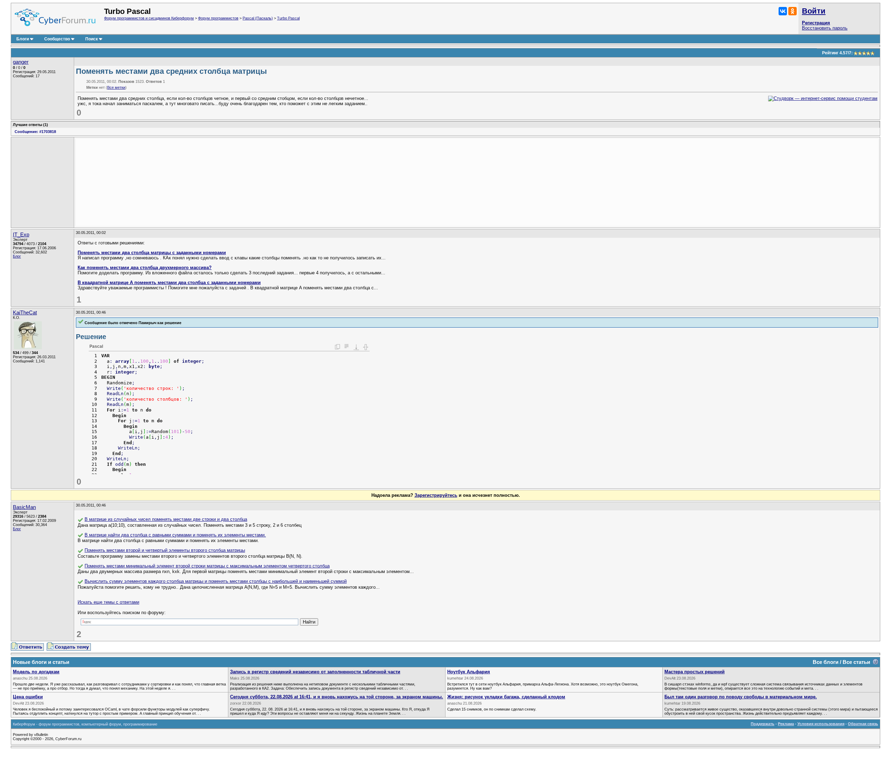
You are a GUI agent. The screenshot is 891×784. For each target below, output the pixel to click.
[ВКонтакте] (783, 11)
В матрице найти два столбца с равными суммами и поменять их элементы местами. (175, 535)
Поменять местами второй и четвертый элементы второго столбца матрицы (165, 550)
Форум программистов (218, 18)
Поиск (91, 39)
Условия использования (820, 724)
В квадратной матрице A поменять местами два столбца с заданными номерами (169, 282)
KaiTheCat (25, 312)
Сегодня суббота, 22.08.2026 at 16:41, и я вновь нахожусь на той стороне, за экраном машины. (336, 696)
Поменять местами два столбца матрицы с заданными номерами (152, 252)
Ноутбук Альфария (468, 671)
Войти (814, 11)
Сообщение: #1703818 (35, 132)
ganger (21, 62)
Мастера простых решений (694, 671)
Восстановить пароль (824, 28)
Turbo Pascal (288, 18)
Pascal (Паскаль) (258, 18)
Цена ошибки (28, 696)
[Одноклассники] (792, 11)
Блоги (22, 39)
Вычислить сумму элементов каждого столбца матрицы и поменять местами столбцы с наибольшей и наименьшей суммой (216, 581)
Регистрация (816, 22)
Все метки (116, 87)
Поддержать (762, 724)
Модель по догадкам (36, 671)
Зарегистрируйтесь (436, 495)
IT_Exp (21, 234)
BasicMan (24, 507)
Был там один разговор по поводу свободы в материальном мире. (740, 696)
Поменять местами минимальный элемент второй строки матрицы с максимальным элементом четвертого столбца (207, 566)
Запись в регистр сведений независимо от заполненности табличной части (315, 671)
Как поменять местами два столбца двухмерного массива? (145, 267)
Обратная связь (863, 724)
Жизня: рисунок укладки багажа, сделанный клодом (506, 696)
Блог (17, 256)
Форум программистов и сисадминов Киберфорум (149, 18)
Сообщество (57, 39)
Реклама (786, 724)
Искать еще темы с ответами (108, 602)
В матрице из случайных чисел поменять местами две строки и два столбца (166, 519)
